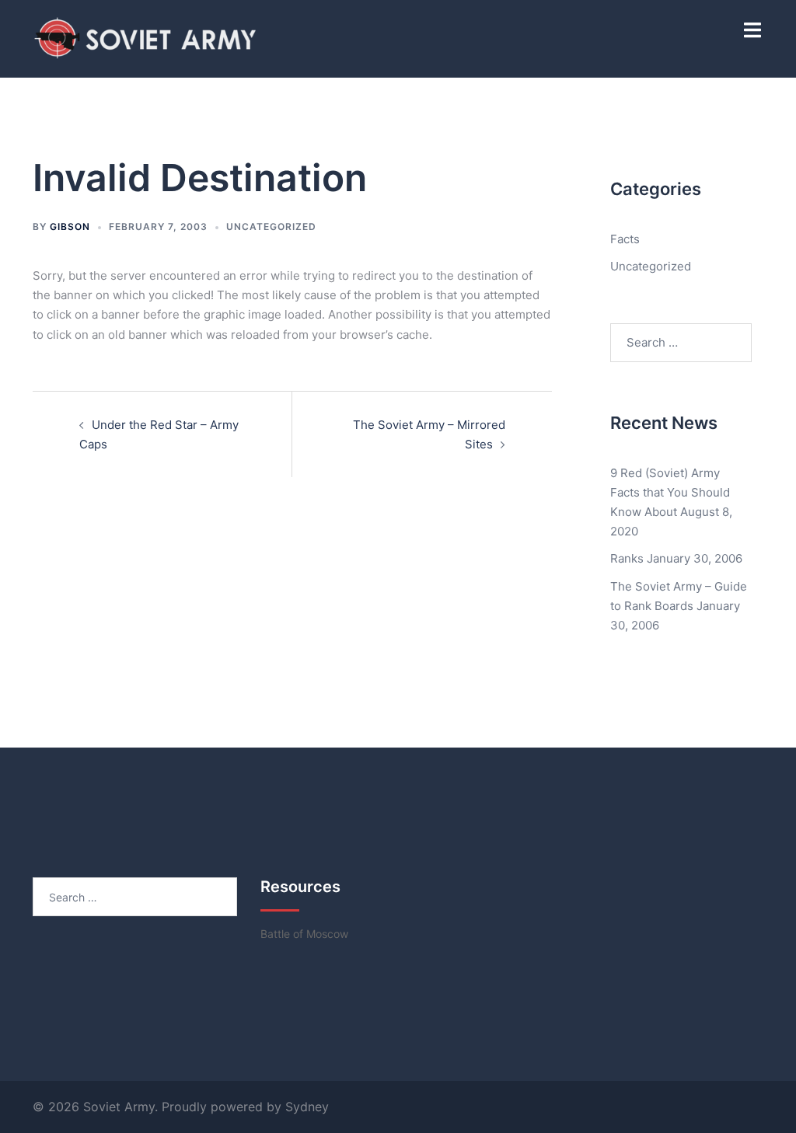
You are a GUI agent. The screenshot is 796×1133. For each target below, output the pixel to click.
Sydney (307, 1106)
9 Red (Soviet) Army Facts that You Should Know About (670, 492)
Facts (625, 239)
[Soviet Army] (146, 37)
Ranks (627, 558)
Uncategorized (271, 226)
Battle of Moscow (304, 933)
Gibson (70, 226)
